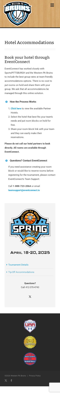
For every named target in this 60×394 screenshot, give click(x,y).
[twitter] (6, 380)
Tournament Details (18, 264)
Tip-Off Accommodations (21, 272)
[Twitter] (30, 296)
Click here (16, 108)
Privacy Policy (35, 376)
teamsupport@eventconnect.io (24, 190)
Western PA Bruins (18, 376)
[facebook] (11, 380)
